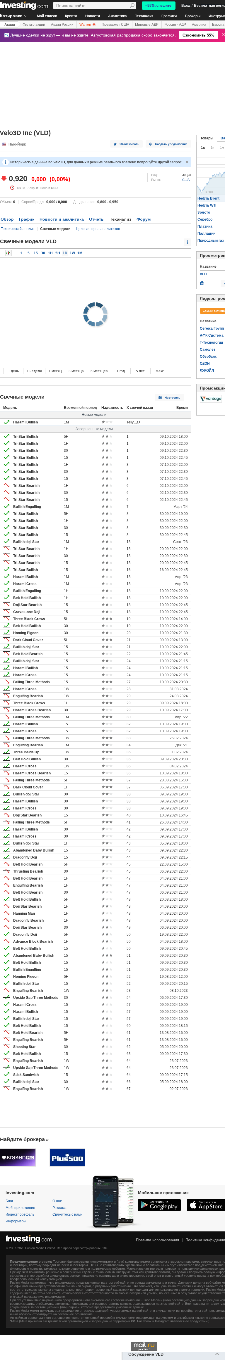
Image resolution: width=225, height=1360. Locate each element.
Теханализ (144, 16)
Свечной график (8, 253)
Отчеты (97, 219)
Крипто (71, 16)
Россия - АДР (175, 25)
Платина (204, 226)
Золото (203, 212)
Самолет (207, 349)
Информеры (16, 1221)
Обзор (7, 219)
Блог (9, 1201)
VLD (203, 274)
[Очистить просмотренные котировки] (202, 282)
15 (36, 253)
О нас (57, 1201)
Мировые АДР (146, 25)
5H (57, 253)
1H (50, 253)
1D (65, 253)
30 (43, 253)
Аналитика (117, 16)
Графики (169, 16)
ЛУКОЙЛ (207, 370)
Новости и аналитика (62, 219)
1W (72, 253)
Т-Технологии (211, 342)
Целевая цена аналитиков (98, 229)
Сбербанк (208, 356)
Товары (206, 138)
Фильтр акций (34, 25)
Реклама (59, 1208)
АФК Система (212, 335)
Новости (92, 16)
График (26, 219)
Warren (85, 25)
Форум (144, 219)
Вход (185, 6)
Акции (9, 25)
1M (79, 253)
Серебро (204, 219)
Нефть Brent (208, 198)
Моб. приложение (20, 1208)
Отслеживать (129, 144)
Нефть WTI (206, 205)
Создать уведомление (171, 144)
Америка (199, 25)
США (186, 179)
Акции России (62, 25)
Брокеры (192, 16)
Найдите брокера (22, 1139)
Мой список (47, 16)
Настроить (172, 397)
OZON (205, 363)
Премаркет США (115, 25)
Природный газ (210, 240)
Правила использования (157, 1240)
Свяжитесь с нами (67, 1214)
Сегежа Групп (212, 328)
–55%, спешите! (159, 6)
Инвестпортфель (20, 1214)
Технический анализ (18, 229)
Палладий (206, 233)
